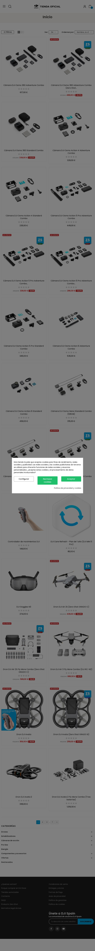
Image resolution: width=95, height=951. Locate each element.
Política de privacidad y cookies (67, 488)
